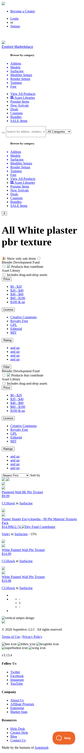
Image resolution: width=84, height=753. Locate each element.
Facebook (17, 676)
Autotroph (41, 747)
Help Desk (17, 729)
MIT (13, 332)
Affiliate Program (22, 704)
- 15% (32, 534)
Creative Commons (23, 317)
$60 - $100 (17, 298)
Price (6, 279)
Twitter (15, 672)
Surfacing (26, 503)
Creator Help (19, 732)
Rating (7, 340)
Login (14, 18)
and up (15, 348)
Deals (14, 109)
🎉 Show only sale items (19, 258)
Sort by (35, 475)
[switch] (38, 258)
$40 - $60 (16, 294)
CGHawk (8, 503)
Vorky (6, 534)
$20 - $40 (16, 290)
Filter (6, 367)
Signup (15, 26)
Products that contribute (26, 266)
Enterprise (17, 708)
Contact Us (18, 740)
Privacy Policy (32, 637)
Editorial (16, 329)
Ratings (8, 449)
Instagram (17, 680)
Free (13, 86)
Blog (13, 736)
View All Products (22, 94)
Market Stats (18, 712)
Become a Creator (22, 11)
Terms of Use (11, 637)
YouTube (16, 683)
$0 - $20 (16, 286)
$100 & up (17, 302)
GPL (13, 325)
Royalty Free (19, 321)
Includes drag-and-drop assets (27, 275)
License (8, 309)
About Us (17, 700)
